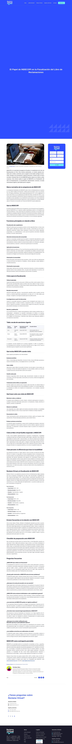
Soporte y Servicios (47, 2)
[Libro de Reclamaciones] (39, 741)
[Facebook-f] (8, 716)
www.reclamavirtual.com (12, 660)
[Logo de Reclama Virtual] (11, 3)
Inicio (25, 2)
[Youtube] (14, 716)
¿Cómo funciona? (31, 2)
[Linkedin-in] (12, 716)
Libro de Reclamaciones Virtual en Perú (20, 664)
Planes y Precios (39, 2)
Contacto (55, 2)
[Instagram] (10, 716)
